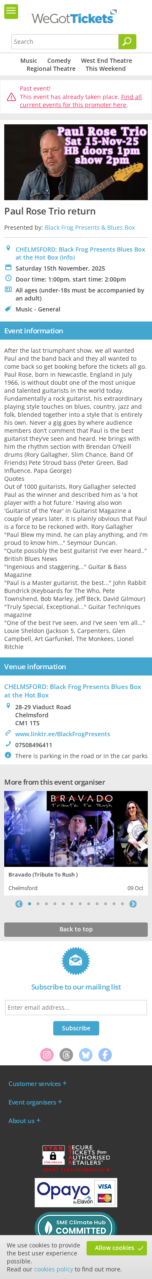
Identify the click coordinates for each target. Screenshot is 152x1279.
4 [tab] (55, 904)
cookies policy (53, 1269)
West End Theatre (106, 60)
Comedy (59, 60)
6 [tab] (72, 904)
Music (28, 60)
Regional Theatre (51, 68)
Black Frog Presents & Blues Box (90, 227)
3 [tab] (46, 904)
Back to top (76, 929)
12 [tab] (122, 904)
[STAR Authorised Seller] (76, 1171)
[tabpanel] (76, 842)
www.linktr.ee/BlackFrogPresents (62, 734)
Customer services (34, 1083)
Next (133, 904)
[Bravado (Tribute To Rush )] (76, 828)
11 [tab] (114, 904)
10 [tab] (105, 904)
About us (21, 1120)
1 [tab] (29, 904)
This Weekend (106, 68)
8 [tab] (89, 904)
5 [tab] (63, 904)
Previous (19, 904)
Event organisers (32, 1102)
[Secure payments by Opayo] (76, 1205)
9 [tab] (97, 904)
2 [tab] (38, 904)
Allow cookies (114, 1248)
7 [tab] (80, 904)
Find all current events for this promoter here (81, 101)
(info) (67, 257)
